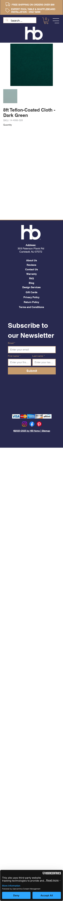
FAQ (31, 278)
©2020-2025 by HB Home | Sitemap (31, 430)
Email (11, 343)
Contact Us (31, 269)
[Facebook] (32, 424)
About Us (31, 260)
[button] (46, 21)
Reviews (31, 265)
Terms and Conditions (31, 307)
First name (14, 356)
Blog (31, 283)
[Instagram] (24, 424)
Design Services (31, 287)
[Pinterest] (39, 424)
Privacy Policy (31, 297)
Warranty (31, 274)
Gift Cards (31, 292)
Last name (38, 356)
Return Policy (31, 302)
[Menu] (56, 21)
